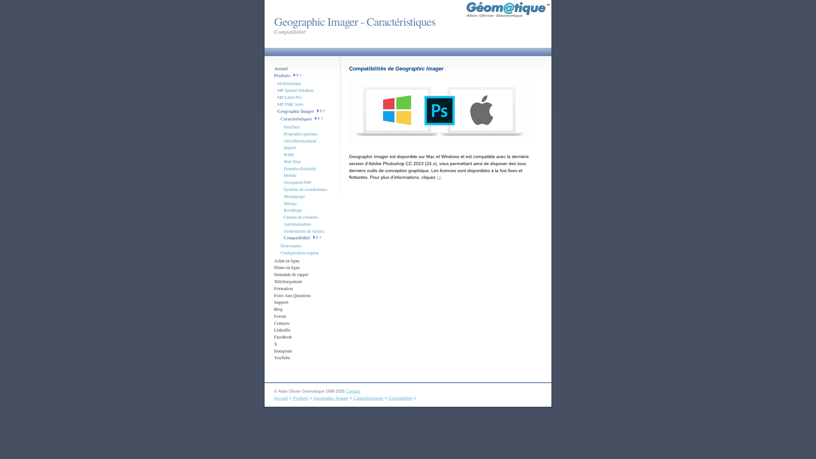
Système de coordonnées (305, 189)
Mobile (290, 175)
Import (290, 147)
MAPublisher (289, 83)
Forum (280, 316)
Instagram (283, 351)
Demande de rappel (291, 274)
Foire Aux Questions (292, 295)
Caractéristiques (296, 119)
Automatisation (297, 224)
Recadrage (293, 210)
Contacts (281, 323)
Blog (278, 309)
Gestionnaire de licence (304, 231)
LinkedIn (282, 330)
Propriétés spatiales (301, 134)
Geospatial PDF (298, 182)
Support (281, 302)
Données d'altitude (300, 168)
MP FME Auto (290, 104)
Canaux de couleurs (301, 217)
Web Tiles (292, 161)
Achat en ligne (287, 261)
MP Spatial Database (295, 90)
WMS (289, 154)
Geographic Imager (295, 111)
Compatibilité (297, 238)
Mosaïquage (294, 196)
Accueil (281, 68)
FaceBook (283, 337)
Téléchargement (288, 281)
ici (439, 177)
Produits (282, 75)
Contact (353, 391)
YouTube (282, 358)
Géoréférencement (300, 141)
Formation (283, 288)
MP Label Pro (289, 97)
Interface (292, 127)
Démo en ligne (287, 267)
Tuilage (290, 203)
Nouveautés (290, 246)
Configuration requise (299, 253)
